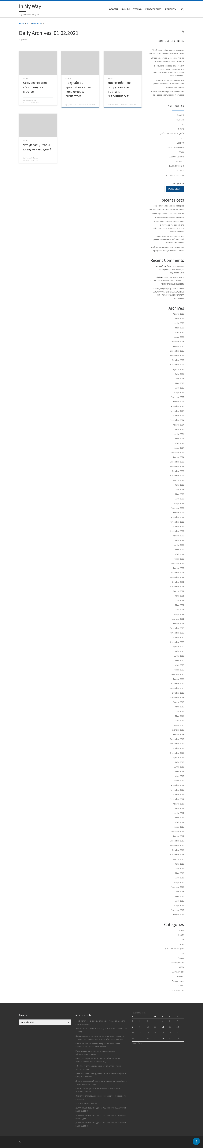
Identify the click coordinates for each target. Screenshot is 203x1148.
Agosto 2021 (178, 591)
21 (178, 1032)
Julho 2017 (179, 808)
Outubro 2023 (178, 471)
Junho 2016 (179, 868)
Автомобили (176, 156)
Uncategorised (175, 147)
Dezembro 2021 (177, 572)
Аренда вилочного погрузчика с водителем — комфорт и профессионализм (100, 1075)
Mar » (140, 1043)
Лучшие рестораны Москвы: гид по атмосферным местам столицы (167, 59)
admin (158, 277)
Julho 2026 (179, 318)
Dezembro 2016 (177, 840)
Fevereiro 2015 (177, 910)
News (181, 129)
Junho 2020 (179, 656)
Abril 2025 (179, 387)
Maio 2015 (179, 896)
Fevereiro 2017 (177, 831)
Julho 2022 (179, 540)
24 (148, 1038)
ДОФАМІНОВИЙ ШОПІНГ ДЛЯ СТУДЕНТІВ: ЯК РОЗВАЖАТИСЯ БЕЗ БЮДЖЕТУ (100, 1109)
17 (148, 1032)
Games (180, 115)
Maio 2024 (179, 438)
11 (155, 1027)
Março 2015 (179, 905)
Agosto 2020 (178, 646)
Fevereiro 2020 (177, 674)
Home (21, 23)
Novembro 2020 (177, 632)
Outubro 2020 (178, 637)
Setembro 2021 (177, 586)
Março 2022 (179, 558)
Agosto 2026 (178, 313)
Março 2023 (179, 503)
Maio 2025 (179, 383)
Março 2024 (179, 448)
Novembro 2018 (177, 743)
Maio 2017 (179, 817)
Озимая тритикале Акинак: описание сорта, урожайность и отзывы (100, 1097)
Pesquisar (178, 184)
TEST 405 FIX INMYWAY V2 (86, 1103)
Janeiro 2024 (178, 457)
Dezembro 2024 (177, 406)
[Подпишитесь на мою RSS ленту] (183, 32)
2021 (28, 23)
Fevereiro (36, 23)
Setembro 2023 (177, 475)
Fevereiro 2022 (177, 563)
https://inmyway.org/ (163, 288)
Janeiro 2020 (178, 679)
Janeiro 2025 (178, 401)
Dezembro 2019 (177, 683)
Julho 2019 (179, 706)
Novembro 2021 (177, 577)
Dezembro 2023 (177, 461)
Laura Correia (31, 100)
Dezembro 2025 (177, 350)
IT (183, 124)
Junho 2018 (179, 766)
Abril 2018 (179, 776)
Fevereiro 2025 (177, 397)
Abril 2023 (179, 498)
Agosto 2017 (178, 803)
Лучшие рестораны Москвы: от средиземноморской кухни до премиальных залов (101, 1082)
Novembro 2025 (177, 355)
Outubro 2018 (178, 748)
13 (170, 1027)
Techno (180, 142)
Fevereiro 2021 (177, 619)
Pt (182, 138)
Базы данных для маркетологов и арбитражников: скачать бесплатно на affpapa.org (97, 1060)
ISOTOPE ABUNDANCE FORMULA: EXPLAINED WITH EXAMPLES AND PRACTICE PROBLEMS (167, 280)
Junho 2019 (179, 711)
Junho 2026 (179, 323)
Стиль (180, 170)
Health (180, 119)
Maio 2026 (179, 327)
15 (133, 1032)
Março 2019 (179, 725)
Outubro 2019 (178, 692)
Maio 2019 (179, 716)
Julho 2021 (179, 595)
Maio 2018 (179, 771)
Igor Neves (72, 105)
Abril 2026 (179, 332)
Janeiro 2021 (178, 623)
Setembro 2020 (177, 642)
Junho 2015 (179, 891)
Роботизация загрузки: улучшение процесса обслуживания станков (167, 93)
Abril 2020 (179, 665)
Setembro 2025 (177, 364)
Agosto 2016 (178, 859)
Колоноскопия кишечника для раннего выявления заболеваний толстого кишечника (169, 83)
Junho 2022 (179, 545)
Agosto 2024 (178, 424)
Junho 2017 (179, 813)
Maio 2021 (179, 605)
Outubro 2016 (178, 850)
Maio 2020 (179, 660)
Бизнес (180, 161)
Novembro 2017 (177, 790)
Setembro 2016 (177, 854)
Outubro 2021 (178, 582)
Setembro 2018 (177, 753)
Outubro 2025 (178, 360)
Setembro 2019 (177, 697)
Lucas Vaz (114, 105)
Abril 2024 (179, 443)
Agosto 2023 (178, 480)
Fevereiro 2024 (177, 452)
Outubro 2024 (178, 415)
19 (163, 1032)
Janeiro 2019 (178, 734)
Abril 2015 (179, 900)
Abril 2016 (179, 877)
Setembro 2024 (177, 420)
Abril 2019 (179, 720)
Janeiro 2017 (178, 836)
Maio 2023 (179, 494)
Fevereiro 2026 (177, 341)
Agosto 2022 (178, 535)
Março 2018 (179, 780)
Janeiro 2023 (178, 512)
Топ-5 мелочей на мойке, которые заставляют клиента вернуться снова (166, 52)
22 (133, 1038)
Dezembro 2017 (177, 785)
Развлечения (176, 166)
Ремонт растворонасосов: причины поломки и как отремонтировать (97, 1090)
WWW (181, 152)
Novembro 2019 (177, 688)
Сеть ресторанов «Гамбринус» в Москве (35, 87)
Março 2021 (179, 614)
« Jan (134, 1043)
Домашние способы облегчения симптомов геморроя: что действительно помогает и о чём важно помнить (168, 70)
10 (148, 1027)
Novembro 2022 (177, 521)
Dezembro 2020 (177, 628)
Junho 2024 (179, 434)
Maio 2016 (179, 873)
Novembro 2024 (177, 411)
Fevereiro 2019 (177, 729)
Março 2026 (179, 337)
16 (140, 1032)
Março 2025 (179, 392)
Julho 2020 (179, 651)
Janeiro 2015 (178, 914)
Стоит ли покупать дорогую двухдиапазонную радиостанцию (171, 269)
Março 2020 (179, 669)
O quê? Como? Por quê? (171, 133)
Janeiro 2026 (178, 346)
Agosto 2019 (178, 702)
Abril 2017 (179, 822)
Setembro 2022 (177, 531)
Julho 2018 (179, 762)
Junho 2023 (179, 489)
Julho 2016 (179, 863)
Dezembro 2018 (177, 739)
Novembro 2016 (177, 845)
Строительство (175, 175)
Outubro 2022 (178, 526)
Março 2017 (179, 827)
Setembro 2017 (177, 799)
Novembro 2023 (177, 466)
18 (155, 1032)
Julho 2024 (179, 429)
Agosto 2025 (178, 369)
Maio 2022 (179, 549)
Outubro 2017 (178, 794)
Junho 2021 (179, 600)
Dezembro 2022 (177, 517)
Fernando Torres (32, 158)
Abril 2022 (179, 554)
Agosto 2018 (178, 757)
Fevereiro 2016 (177, 887)
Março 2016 (179, 882)
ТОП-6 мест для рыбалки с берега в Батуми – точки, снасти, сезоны (98, 1067)
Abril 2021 (179, 609)
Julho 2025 (179, 374)
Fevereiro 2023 (177, 508)
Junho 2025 (179, 378)
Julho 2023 (179, 485)
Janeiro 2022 (178, 568)
